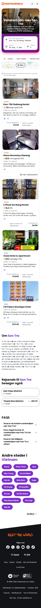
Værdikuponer (16, 593)
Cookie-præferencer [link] (24, 598)
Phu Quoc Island (11, 500)
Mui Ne (7, 507)
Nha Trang (8, 473)
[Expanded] (4, 58)
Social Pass (20, 567)
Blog (5, 562)
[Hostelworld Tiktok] (33, 547)
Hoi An (7, 480)
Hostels (12, 562)
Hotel (6, 253)
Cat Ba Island (22, 494)
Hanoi (6, 467)
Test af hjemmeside (30, 593)
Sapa (34, 480)
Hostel (6, 101)
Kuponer (7, 593)
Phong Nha (24, 487)
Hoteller (19, 562)
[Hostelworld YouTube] (23, 547)
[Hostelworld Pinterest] (28, 547)
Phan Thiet (21, 467)
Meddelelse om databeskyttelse (14, 588)
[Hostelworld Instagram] (18, 547)
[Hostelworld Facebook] (8, 547)
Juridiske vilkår (32, 588)
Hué (34, 467)
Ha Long (28, 500)
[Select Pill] (32, 4)
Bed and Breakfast (30, 562)
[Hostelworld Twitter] (13, 547)
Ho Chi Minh (25, 473)
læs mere (13, 75)
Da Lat (7, 494)
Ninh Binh (21, 480)
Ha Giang (8, 487)
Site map (13, 598)
